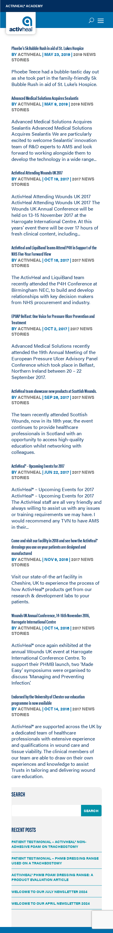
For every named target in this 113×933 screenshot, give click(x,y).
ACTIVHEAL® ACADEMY (24, 6)
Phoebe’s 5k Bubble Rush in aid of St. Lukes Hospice (47, 48)
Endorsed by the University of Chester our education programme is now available (48, 699)
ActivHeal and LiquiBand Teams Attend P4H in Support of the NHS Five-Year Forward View (54, 250)
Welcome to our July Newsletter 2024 (49, 891)
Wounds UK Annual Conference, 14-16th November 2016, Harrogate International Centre (50, 618)
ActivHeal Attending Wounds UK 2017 (37, 172)
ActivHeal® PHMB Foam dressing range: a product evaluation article (52, 877)
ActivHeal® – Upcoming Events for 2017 (37, 465)
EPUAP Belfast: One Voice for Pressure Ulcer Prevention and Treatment (53, 319)
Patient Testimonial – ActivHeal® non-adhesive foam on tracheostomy (48, 844)
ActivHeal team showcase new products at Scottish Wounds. (54, 390)
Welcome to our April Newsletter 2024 (50, 903)
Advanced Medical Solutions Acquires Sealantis (44, 97)
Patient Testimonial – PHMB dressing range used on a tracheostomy (55, 860)
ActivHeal (29, 54)
